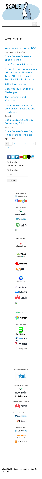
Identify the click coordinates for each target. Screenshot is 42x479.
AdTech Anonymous (16, 84)
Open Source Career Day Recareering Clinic (19, 121)
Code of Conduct (20, 469)
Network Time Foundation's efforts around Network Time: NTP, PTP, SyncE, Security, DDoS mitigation (21, 74)
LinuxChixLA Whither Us (19, 64)
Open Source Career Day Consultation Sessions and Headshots (20, 108)
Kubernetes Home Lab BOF (20, 48)
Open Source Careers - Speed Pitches (18, 58)
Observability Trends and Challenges (19, 90)
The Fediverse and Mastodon (15, 98)
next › (8, 147)
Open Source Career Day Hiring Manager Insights (19, 133)
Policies (6, 471)
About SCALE (7, 469)
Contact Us (32, 469)
